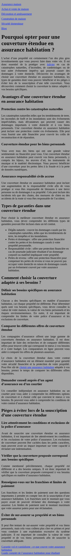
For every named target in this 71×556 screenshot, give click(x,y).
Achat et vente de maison (15, 9)
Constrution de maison (13, 18)
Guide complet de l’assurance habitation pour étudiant (30, 553)
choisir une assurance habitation (36, 367)
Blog (4, 28)
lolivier (51, 64)
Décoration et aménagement (16, 13)
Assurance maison (11, 4)
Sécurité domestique (12, 23)
